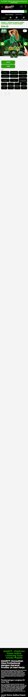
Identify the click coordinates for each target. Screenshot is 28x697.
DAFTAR (8, 62)
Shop (2, 6)
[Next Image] (25, 44)
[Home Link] (9, 7)
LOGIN (8, 66)
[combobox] (12, 11)
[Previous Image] (2, 44)
